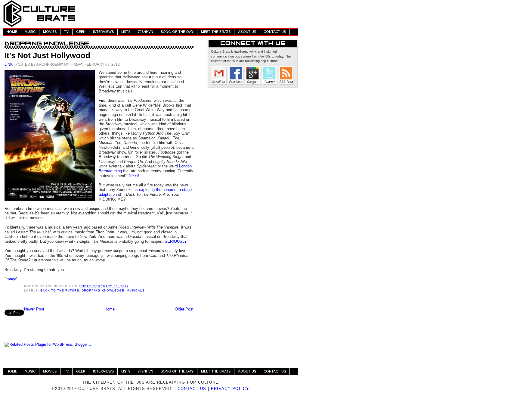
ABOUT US (247, 31)
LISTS (125, 31)
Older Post (184, 309)
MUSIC (30, 31)
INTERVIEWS (103, 31)
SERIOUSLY (175, 241)
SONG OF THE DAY (177, 31)
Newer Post (34, 309)
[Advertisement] (188, 13)
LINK (9, 64)
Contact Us (192, 388)
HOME (12, 31)
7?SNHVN (145, 31)
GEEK (80, 31)
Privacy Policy (230, 388)
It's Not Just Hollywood (47, 55)
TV (66, 31)
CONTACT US (275, 31)
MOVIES (50, 31)
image (11, 279)
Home (109, 309)
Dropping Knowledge (103, 290)
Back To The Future (59, 290)
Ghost (133, 175)
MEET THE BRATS (216, 31)
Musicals (136, 290)
